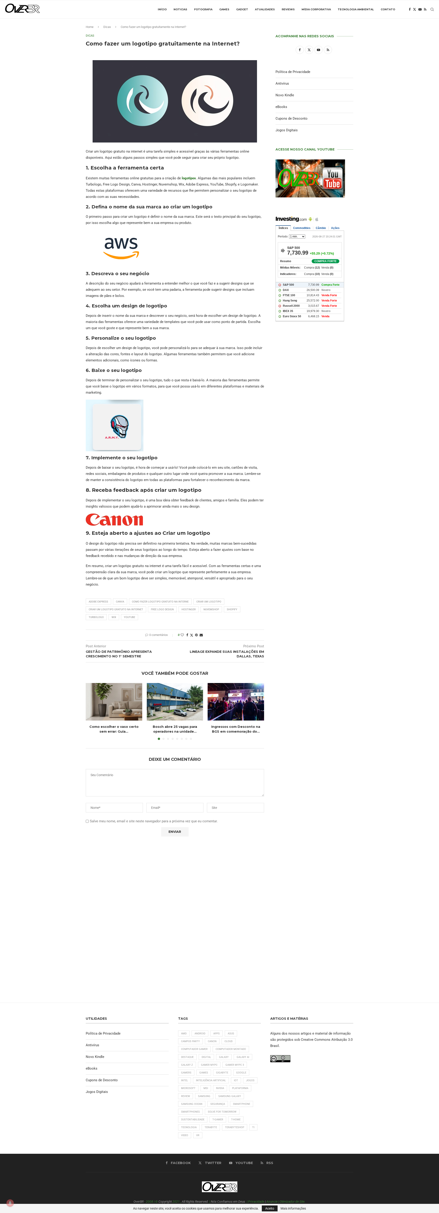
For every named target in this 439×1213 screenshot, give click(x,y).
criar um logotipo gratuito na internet (116, 609)
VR (197, 1135)
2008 (149, 1201)
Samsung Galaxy (229, 1096)
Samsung (204, 1096)
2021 (176, 1201)
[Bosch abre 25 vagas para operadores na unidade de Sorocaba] (175, 702)
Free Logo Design (162, 609)
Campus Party (190, 1041)
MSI (205, 1088)
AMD (184, 1033)
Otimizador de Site (292, 1201)
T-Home (236, 1119)
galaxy (224, 1057)
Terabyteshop (234, 1127)
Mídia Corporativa (316, 9)
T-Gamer (217, 1119)
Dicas (107, 27)
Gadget (242, 9)
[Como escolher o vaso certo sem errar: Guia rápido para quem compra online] (114, 702)
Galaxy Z (187, 1064)
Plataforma (240, 1088)
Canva (120, 601)
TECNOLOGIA (189, 1127)
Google (241, 1072)
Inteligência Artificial (211, 1080)
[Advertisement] (314, 521)
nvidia (220, 1088)
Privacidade (256, 1201)
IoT (236, 1080)
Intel (184, 1080)
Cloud (229, 1041)
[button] (92, 711)
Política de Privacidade (293, 72)
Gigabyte (222, 1072)
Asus (231, 1033)
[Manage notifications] (10, 1203)
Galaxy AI (243, 1057)
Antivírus (282, 83)
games (203, 1072)
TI (253, 1127)
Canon (212, 1041)
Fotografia (203, 9)
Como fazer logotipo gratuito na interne (160, 601)
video (184, 1135)
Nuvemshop (211, 609)
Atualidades (265, 9)
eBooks (281, 107)
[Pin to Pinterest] (196, 635)
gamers (186, 1072)
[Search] (432, 9)
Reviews (288, 9)
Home (90, 27)
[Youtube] (420, 9)
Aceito (269, 1208)
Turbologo (96, 617)
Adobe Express (98, 601)
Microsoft (188, 1088)
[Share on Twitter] (191, 635)
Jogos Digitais (287, 130)
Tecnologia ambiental (356, 9)
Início (162, 9)
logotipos (189, 178)
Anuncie (272, 1201)
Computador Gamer (194, 1049)
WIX (114, 617)
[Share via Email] (201, 635)
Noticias (180, 9)
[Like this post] (182, 635)
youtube (129, 617)
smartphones (190, 1111)
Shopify (232, 609)
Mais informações (293, 1208)
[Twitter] (414, 9)
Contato (388, 9)
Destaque (187, 1057)
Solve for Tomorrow (222, 1111)
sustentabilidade (192, 1119)
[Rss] (425, 9)
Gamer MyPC (209, 1064)
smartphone (241, 1104)
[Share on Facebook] (187, 635)
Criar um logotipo (208, 601)
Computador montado (231, 1049)
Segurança (217, 1104)
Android (200, 1033)
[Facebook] (410, 9)
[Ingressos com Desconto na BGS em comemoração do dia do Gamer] (236, 702)
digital (206, 1057)
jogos (250, 1080)
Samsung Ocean (191, 1104)
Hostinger (189, 609)
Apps (216, 1033)
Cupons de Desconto (292, 118)
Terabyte (211, 1127)
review (185, 1096)
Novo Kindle (285, 95)
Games (224, 9)
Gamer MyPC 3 (234, 1064)
